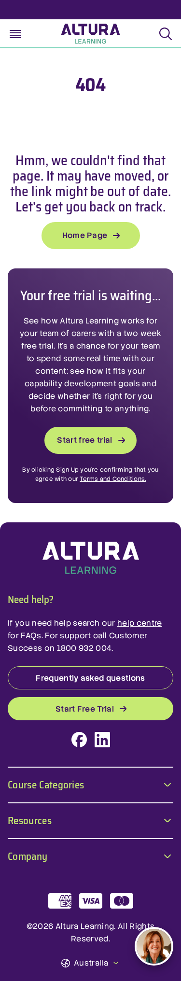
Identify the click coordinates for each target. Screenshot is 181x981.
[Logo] (91, 558)
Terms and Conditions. (113, 479)
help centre (139, 623)
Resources (30, 820)
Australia (91, 963)
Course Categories (46, 784)
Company (27, 855)
